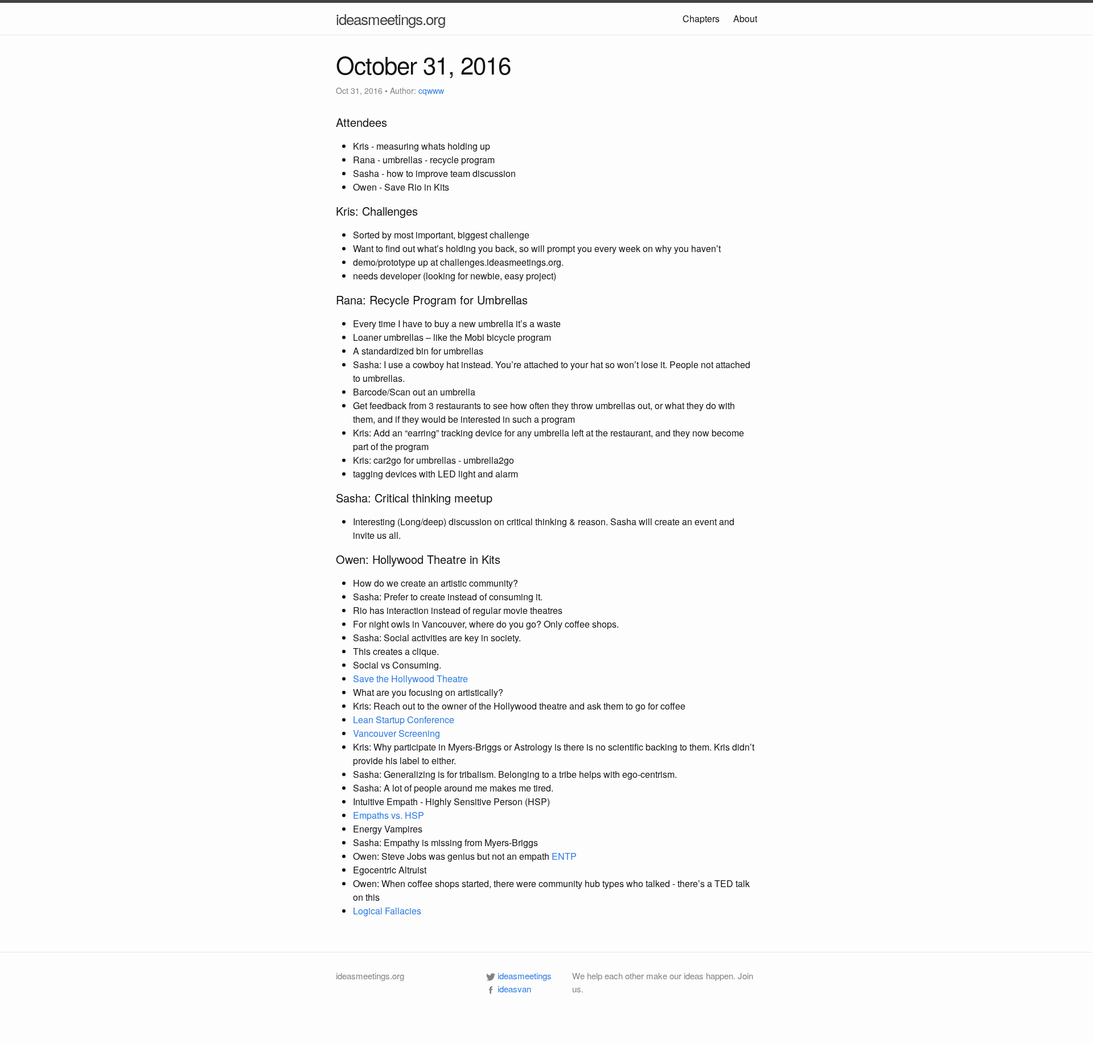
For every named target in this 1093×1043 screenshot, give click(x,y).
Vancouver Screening (396, 733)
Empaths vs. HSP (388, 815)
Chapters (701, 18)
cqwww (431, 90)
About (745, 18)
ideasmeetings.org (390, 18)
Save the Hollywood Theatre (410, 678)
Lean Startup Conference (403, 719)
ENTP (564, 856)
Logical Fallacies (387, 910)
